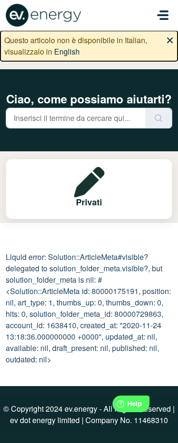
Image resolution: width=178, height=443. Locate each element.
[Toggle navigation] (162, 15)
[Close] (170, 39)
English (67, 51)
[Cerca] (158, 118)
